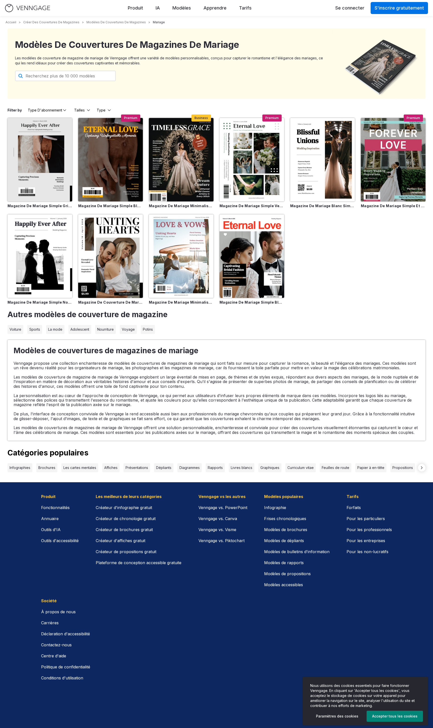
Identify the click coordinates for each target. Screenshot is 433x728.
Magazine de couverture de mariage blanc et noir (110, 302)
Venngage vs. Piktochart (221, 540)
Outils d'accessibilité (60, 540)
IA (158, 8)
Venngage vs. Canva (217, 518)
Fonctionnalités (55, 507)
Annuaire (50, 518)
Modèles (181, 8)
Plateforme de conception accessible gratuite (138, 562)
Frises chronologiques (285, 518)
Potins (148, 329)
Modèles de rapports (284, 562)
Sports (34, 329)
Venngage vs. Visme (217, 529)
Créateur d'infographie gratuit (124, 507)
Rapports (215, 467)
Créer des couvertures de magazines (51, 22)
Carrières (50, 622)
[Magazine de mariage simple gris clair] (40, 159)
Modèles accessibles (283, 584)
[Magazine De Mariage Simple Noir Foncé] (40, 256)
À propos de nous (58, 611)
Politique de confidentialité (65, 666)
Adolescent (79, 329)
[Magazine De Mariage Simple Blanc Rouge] (252, 256)
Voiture (15, 329)
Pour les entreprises (366, 540)
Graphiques (269, 467)
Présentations (137, 467)
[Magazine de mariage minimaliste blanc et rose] (181, 256)
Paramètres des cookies (337, 716)
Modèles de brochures (285, 529)
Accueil (11, 22)
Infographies (20, 467)
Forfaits (354, 507)
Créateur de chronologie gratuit (126, 518)
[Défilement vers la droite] (421, 467)
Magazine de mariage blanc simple (322, 206)
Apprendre (215, 8)
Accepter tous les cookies (394, 716)
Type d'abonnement (45, 110)
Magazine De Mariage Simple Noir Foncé (40, 302)
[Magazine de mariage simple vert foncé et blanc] (252, 159)
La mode (55, 329)
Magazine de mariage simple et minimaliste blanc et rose (393, 206)
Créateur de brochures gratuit (124, 529)
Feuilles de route (335, 467)
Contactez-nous (56, 644)
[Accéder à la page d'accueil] (27, 8)
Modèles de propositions (287, 573)
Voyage (128, 329)
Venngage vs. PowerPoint (222, 507)
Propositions (402, 467)
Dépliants (163, 467)
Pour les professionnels (369, 529)
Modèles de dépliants (284, 540)
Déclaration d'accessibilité (65, 633)
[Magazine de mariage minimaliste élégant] (181, 159)
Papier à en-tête (370, 467)
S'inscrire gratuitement (399, 8)
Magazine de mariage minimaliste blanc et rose (181, 302)
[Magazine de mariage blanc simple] (322, 159)
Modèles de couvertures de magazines (116, 22)
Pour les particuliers (366, 518)
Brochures (46, 467)
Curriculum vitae (300, 467)
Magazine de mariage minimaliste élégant (181, 206)
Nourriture (105, 329)
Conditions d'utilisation (62, 677)
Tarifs (245, 8)
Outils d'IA (51, 529)
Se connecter (349, 8)
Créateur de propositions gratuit (126, 551)
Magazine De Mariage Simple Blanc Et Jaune (110, 206)
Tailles (79, 110)
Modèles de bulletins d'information (297, 551)
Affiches (111, 467)
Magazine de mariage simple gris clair (40, 206)
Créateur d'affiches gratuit (120, 540)
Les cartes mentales (79, 467)
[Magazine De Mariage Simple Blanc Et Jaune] (110, 159)
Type (101, 110)
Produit (135, 8)
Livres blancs (241, 467)
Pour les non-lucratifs (367, 551)
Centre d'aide (53, 655)
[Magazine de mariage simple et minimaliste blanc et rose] (393, 159)
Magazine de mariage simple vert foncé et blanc (252, 206)
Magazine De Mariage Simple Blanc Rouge (252, 302)
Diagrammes (189, 467)
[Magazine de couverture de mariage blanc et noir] (110, 256)
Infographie (275, 507)
